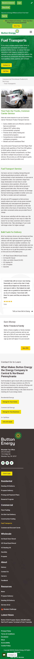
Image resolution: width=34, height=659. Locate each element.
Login (19, 3)
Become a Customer (8, 3)
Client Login (7, 473)
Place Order (5, 7)
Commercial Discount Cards (10, 528)
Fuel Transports (6, 523)
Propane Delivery (7, 490)
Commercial (7, 505)
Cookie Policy (6, 646)
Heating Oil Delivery (8, 486)
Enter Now (17, 26)
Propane (4, 556)
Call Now (6, 71)
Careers (4, 576)
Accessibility (5, 643)
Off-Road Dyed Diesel (8, 543)
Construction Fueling (8, 519)
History (3, 567)
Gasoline (4, 552)
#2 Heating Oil (6, 548)
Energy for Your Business (11, 412)
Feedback (4, 580)
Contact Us (6, 65)
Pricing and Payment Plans (10, 495)
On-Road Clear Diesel (8, 539)
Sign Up (4, 16)
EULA (3, 640)
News (3, 591)
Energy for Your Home (10, 402)
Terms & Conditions (8, 634)
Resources (6, 586)
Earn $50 (25, 348)
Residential (6, 481)
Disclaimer (4, 637)
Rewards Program (7, 499)
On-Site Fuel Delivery (8, 514)
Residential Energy (7, 397)
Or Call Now (5, 417)
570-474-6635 (7, 422)
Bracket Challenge (10, 609)
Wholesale (6, 534)
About (4, 562)
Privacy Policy (6, 631)
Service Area (5, 605)
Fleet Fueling (5, 510)
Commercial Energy (8, 407)
